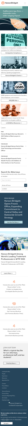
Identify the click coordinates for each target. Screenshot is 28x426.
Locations (4, 388)
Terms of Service (6, 391)
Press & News (5, 385)
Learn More (7, 273)
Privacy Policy (5, 393)
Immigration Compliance (13, 53)
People (3, 373)
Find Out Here (10, 363)
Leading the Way (6, 371)
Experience (4, 376)
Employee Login (5, 400)
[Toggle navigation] (25, 3)
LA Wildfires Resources (13, 123)
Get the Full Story (12, 222)
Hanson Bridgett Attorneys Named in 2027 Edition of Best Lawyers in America (12, 136)
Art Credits (4, 397)
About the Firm (5, 380)
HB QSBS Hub (13, 100)
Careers (4, 383)
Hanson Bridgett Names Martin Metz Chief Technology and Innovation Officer (12, 148)
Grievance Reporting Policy (8, 395)
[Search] (25, 185)
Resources (4, 378)
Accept (6, 423)
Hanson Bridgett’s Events (13, 75)
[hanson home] (9, 2)
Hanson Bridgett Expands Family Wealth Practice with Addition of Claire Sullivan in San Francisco (11, 160)
